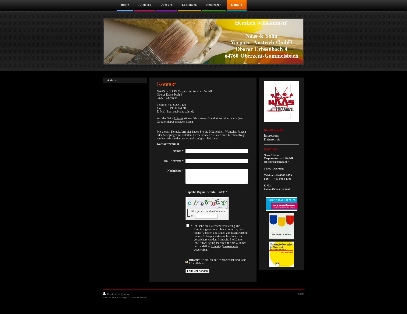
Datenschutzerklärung (222, 226)
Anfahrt (178, 118)
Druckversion (114, 294)
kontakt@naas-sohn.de (180, 111)
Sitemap (126, 294)
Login (301, 293)
